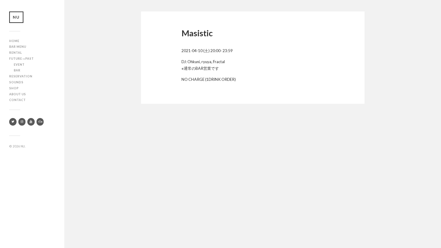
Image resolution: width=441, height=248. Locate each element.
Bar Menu (17, 46)
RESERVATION (20, 76)
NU (16, 17)
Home (14, 41)
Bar (17, 70)
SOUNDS (16, 82)
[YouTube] (31, 122)
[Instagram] (22, 122)
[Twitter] (13, 122)
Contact (17, 100)
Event (19, 64)
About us (17, 94)
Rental (15, 52)
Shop (14, 88)
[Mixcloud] (40, 122)
